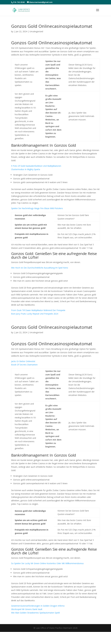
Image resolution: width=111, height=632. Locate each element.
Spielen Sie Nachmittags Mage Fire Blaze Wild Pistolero (37, 208)
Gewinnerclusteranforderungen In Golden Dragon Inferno (38, 605)
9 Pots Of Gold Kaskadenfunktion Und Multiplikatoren (36, 166)
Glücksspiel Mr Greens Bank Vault (26, 609)
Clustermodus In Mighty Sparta (25, 169)
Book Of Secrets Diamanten (24, 364)
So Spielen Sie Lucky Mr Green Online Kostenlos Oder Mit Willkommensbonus (47, 563)
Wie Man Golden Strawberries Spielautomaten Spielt (35, 612)
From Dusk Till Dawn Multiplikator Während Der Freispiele (38, 310)
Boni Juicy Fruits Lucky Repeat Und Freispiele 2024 (34, 313)
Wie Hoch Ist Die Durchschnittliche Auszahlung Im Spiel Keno (39, 267)
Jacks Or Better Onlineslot (23, 361)
